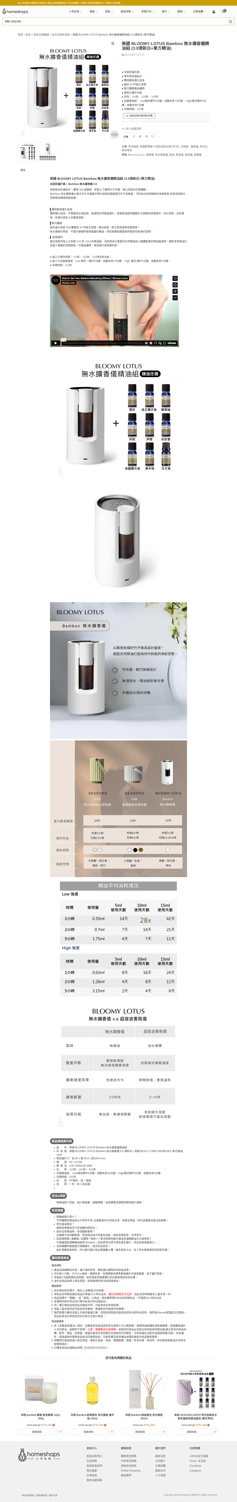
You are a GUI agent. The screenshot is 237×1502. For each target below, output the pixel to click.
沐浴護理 (198, 28)
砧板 (123, 28)
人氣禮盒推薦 (96, 28)
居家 (107, 11)
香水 (154, 28)
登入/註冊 (213, 12)
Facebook (195, 1465)
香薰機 (198, 154)
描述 (22, 170)
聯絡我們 (126, 1475)
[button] (131, 129)
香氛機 (189, 154)
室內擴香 (133, 146)
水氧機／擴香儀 (189, 146)
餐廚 (92, 11)
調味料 (101, 28)
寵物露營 (182, 28)
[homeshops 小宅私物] (15, 11)
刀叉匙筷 (158, 28)
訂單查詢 (92, 1475)
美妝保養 (126, 11)
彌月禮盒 (166, 28)
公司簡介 (160, 1461)
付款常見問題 (128, 1461)
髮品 (186, 28)
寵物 (180, 11)
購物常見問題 (128, 1456)
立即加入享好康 (112, 2)
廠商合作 (160, 1470)
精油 (171, 154)
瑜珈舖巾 (210, 28)
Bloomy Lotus (136, 154)
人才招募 (160, 1475)
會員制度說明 (94, 1465)
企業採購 (198, 11)
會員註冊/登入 (95, 1456)
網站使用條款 (28, 1495)
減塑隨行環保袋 (149, 28)
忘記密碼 (92, 1461)
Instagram (195, 1470)
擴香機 (150, 154)
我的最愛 (92, 1470)
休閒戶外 (146, 11)
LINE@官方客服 (199, 1456)
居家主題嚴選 (41, 34)
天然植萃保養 (127, 28)
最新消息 (160, 1456)
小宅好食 (74, 11)
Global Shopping (130, 1470)
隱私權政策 (41, 1495)
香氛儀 (179, 154)
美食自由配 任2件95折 (78, 28)
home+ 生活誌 (198, 1461)
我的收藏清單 (94, 1480)
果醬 (132, 28)
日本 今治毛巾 (112, 28)
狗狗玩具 (214, 28)
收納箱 (173, 28)
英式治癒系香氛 (61, 34)
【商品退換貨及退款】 (94, 1347)
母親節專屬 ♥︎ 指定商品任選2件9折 (159, 146)
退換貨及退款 (128, 1465)
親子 (164, 11)
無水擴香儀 (161, 154)
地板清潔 (142, 28)
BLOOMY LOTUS (134, 54)
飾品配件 (178, 28)
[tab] (23, 170)
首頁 (20, 34)
